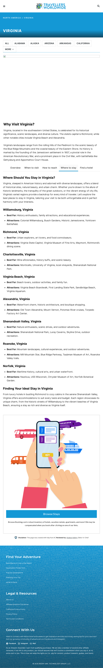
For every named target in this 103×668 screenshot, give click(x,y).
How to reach (49, 167)
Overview (15, 167)
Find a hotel (86, 167)
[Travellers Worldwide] (51, 6)
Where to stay (68, 167)
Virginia (29, 18)
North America (12, 18)
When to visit (31, 167)
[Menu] (4, 6)
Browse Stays (51, 514)
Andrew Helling (72, 538)
